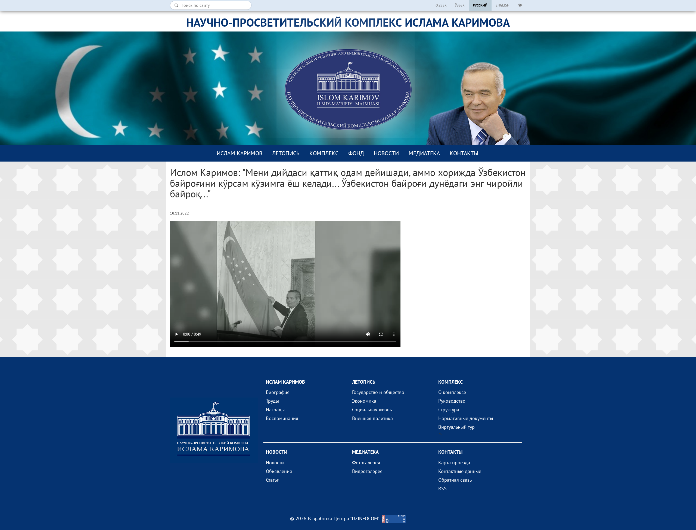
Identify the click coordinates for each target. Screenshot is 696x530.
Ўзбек (460, 5)
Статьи (272, 480)
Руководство (451, 401)
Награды (275, 409)
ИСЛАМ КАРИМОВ (239, 153)
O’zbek (441, 5)
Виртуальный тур (456, 427)
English (502, 5)
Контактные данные (459, 471)
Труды (272, 401)
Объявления (279, 471)
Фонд (356, 153)
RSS (442, 488)
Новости (386, 153)
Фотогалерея (366, 462)
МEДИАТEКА (424, 153)
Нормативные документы (465, 418)
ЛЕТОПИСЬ (286, 153)
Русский (480, 5)
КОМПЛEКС (323, 153)
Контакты (464, 153)
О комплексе (452, 392)
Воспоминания (282, 418)
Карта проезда (454, 462)
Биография (278, 392)
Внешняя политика (372, 418)
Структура (448, 409)
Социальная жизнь (372, 409)
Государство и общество (378, 392)
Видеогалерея (367, 471)
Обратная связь (455, 480)
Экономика (364, 401)
